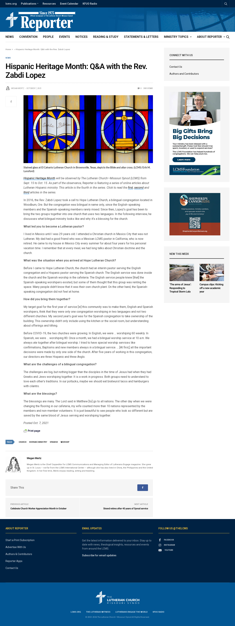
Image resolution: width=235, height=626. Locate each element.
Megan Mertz (17, 88)
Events (64, 37)
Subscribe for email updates (99, 555)
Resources (49, 3)
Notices (81, 37)
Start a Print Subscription (20, 540)
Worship (65, 442)
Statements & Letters (141, 37)
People (48, 37)
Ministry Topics (176, 37)
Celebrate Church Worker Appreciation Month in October (38, 508)
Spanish (54, 442)
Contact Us (175, 66)
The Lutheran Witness (98, 612)
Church (22, 442)
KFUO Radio (90, 3)
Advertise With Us (16, 547)
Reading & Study (105, 37)
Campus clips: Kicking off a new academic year (211, 288)
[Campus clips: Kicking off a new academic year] (212, 272)
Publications (28, 3)
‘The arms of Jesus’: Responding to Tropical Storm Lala (180, 288)
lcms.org (11, 3)
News (10, 37)
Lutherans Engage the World (131, 612)
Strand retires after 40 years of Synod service (125, 508)
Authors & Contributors (19, 554)
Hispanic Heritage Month (39, 178)
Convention (28, 37)
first (130, 187)
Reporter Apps (14, 561)
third (26, 192)
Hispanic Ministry (38, 442)
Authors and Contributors (184, 73)
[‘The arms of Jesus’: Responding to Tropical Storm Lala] (181, 272)
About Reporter (209, 37)
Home (8, 49)
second (139, 187)
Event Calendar (69, 3)
